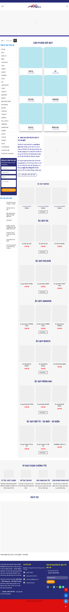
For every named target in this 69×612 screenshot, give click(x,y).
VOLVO (3, 144)
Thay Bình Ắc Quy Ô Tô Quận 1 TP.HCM (11, 203)
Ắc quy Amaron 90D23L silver (26, 325)
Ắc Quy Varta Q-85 (26, 206)
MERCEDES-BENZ (6, 101)
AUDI (2, 52)
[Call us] (60, 587)
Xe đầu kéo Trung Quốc (7, 153)
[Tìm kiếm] (67, 6)
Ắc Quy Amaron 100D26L (59, 325)
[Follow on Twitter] (54, 587)
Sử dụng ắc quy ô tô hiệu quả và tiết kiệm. (10, 234)
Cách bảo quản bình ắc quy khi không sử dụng (11, 246)
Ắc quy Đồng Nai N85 (43, 404)
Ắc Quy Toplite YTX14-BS (26, 445)
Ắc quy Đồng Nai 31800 (26, 404)
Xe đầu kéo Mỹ (5, 150)
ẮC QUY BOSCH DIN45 (59, 364)
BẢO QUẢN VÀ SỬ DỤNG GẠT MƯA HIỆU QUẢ (10, 215)
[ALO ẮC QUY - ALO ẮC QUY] (34, 6)
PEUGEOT (4, 114)
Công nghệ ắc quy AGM (10, 240)
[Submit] (15, 40)
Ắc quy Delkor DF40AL (26, 284)
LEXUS (3, 88)
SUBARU (3, 130)
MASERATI (4, 95)
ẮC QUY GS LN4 (43, 243)
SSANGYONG (4, 127)
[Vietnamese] (32, 1)
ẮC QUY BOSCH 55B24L (26, 365)
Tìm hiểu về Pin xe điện (10, 208)
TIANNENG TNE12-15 (60, 444)
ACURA (3, 49)
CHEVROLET (4, 62)
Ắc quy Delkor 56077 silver (59, 284)
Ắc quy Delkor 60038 (43, 284)
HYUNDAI (3, 75)
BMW (2, 59)
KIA (2, 82)
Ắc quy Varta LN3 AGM (43, 206)
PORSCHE (4, 111)
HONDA (3, 69)
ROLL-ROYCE (4, 121)
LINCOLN (3, 91)
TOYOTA (3, 137)
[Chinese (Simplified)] (36, 1)
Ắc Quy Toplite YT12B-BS (43, 445)
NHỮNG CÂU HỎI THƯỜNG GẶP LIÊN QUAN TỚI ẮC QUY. (11, 227)
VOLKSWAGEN (5, 147)
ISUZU (3, 78)
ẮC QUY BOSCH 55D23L (43, 365)
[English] (34, 1)
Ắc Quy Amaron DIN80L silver (43, 325)
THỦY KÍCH (9, 220)
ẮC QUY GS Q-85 (26, 243)
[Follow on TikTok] (51, 587)
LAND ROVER (4, 85)
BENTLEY (3, 56)
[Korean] (40, 1)
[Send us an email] (57, 587)
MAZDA (3, 98)
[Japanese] (38, 1)
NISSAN (3, 108)
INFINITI (3, 72)
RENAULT (3, 117)
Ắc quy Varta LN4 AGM (59, 206)
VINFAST (3, 140)
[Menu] (2, 6)
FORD (2, 65)
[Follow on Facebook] (48, 587)
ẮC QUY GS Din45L (59, 243)
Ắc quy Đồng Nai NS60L (59, 405)
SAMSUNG (4, 124)
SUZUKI (3, 134)
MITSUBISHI (4, 105)
